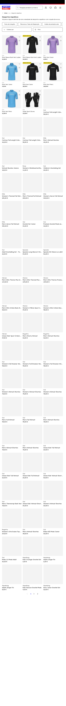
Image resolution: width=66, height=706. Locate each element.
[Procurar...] (18, 8)
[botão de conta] (45, 7)
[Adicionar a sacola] (19, 41)
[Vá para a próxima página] (37, 593)
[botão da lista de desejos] (50, 7)
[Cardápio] (60, 7)
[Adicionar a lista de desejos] (19, 37)
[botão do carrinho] (55, 7)
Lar (9, 13)
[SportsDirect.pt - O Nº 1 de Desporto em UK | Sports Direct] (6, 8)
